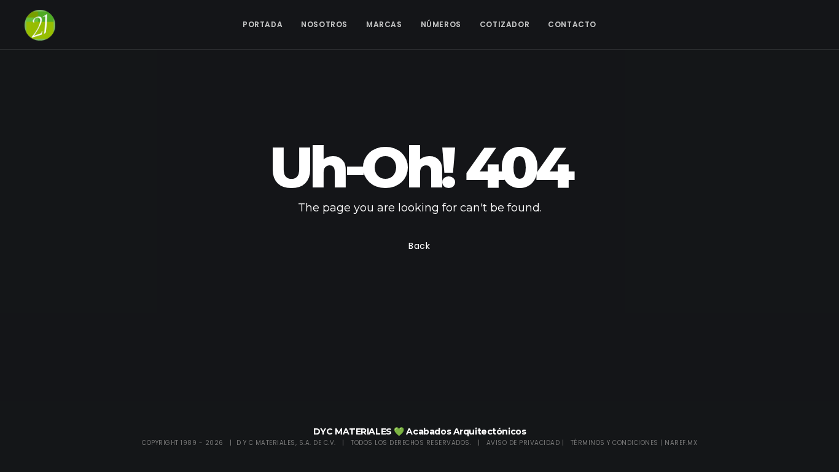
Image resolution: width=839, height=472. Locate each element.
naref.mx (681, 442)
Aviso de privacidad (523, 442)
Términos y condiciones (614, 442)
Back (419, 246)
